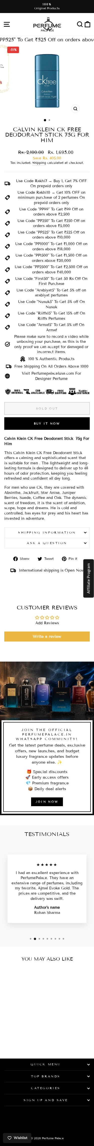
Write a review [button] (47, 636)
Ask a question (47, 543)
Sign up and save (46, 1100)
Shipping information (47, 532)
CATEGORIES (45, 1088)
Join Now (47, 801)
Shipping (39, 163)
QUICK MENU (46, 1064)
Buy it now (47, 423)
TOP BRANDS (45, 1076)
